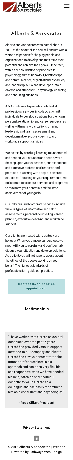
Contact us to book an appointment (36, 286)
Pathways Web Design (45, 452)
